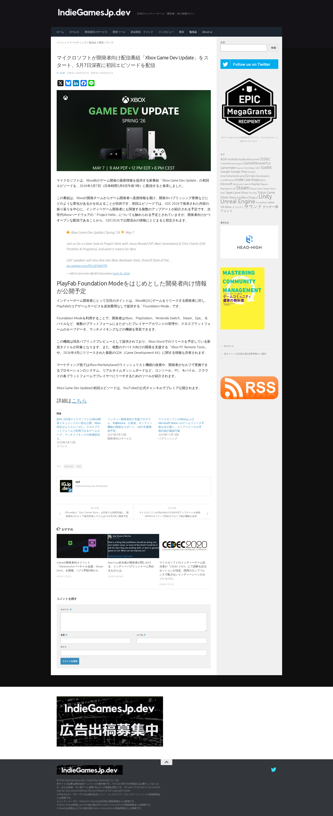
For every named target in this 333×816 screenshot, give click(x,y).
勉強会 (193, 31)
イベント (74, 31)
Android (232, 159)
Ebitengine (237, 163)
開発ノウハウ (106, 42)
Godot (266, 167)
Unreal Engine (237, 201)
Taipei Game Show (236, 192)
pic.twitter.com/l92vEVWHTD (86, 266)
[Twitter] (273, 769)
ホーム (60, 31)
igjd (62, 73)
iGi (247, 175)
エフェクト (238, 207)
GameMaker (228, 167)
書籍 (181, 31)
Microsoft (69, 466)
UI (257, 197)
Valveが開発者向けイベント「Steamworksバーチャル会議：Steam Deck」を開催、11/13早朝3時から (80, 566)
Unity (265, 196)
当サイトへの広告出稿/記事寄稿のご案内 (245, 353)
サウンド (253, 206)
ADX (223, 159)
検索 (222, 42)
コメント (66, 609)
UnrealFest (261, 202)
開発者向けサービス (96, 31)
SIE (234, 189)
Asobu (242, 159)
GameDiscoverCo (257, 163)
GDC (257, 167)
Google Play (239, 171)
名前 (64, 635)
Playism (264, 184)
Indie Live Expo (247, 179)
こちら (79, 400)
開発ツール (119, 31)
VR (222, 207)
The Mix (253, 193)
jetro (263, 180)
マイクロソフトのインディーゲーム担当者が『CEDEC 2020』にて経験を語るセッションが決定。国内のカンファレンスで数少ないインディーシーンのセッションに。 (183, 570)
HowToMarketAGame (232, 176)
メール (141, 635)
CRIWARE (225, 163)
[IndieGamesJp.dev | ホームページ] (95, 12)
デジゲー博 (270, 207)
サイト (64, 646)
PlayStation (226, 188)
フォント (226, 210)
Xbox (79, 466)
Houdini (251, 172)
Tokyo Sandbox (238, 197)
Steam (242, 187)
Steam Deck (256, 188)
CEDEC (265, 159)
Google (225, 171)
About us (207, 31)
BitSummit (253, 159)
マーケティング (78, 42)
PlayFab (255, 184)
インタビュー (166, 31)
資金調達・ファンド (142, 31)
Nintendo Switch (242, 184)
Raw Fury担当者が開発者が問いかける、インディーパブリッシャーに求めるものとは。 (131, 566)
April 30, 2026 (121, 273)
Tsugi (251, 197)
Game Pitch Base (246, 168)
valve (271, 202)
